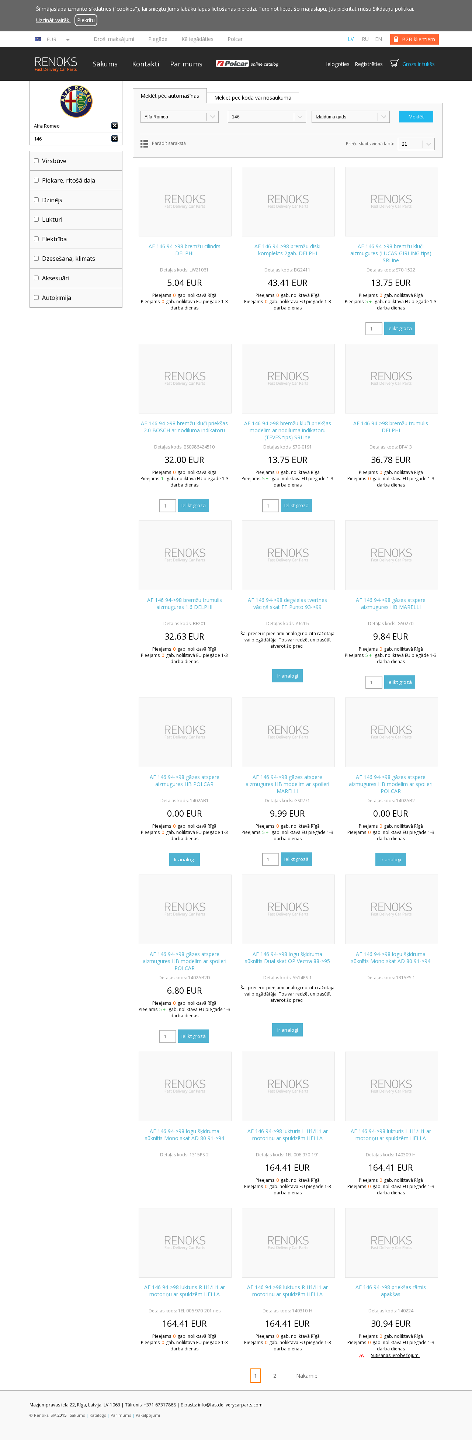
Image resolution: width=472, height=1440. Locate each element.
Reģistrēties (369, 64)
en (378, 38)
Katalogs (98, 1415)
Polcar (235, 38)
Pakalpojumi (148, 1415)
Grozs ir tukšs (418, 64)
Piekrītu (86, 20)
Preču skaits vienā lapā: (370, 144)
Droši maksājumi (114, 38)
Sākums (105, 64)
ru (365, 38)
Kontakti (145, 64)
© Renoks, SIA (43, 1415)
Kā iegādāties (197, 38)
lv (351, 38)
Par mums (186, 64)
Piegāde (157, 38)
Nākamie (306, 1375)
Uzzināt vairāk (53, 20)
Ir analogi (287, 675)
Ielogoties (338, 64)
